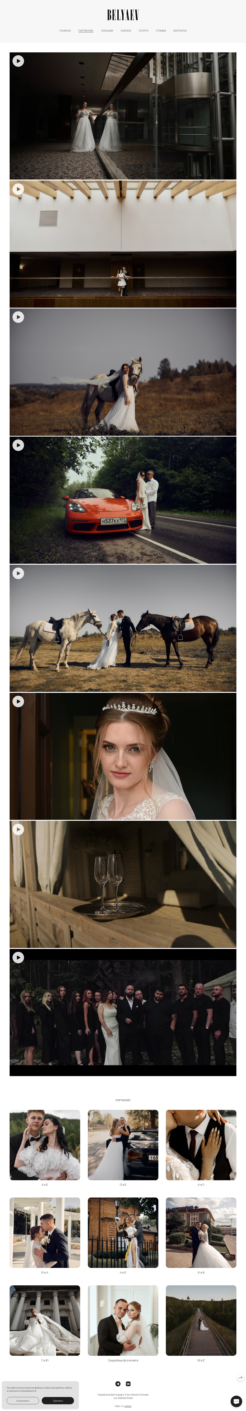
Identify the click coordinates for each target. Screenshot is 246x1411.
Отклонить (22, 1400)
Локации (107, 30)
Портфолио (85, 30)
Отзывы (161, 30)
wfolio (127, 1406)
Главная (65, 30)
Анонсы (126, 30)
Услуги (143, 30)
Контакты (180, 30)
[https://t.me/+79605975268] (118, 1383)
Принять (58, 1400)
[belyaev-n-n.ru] (123, 15)
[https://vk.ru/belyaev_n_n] (128, 1383)
